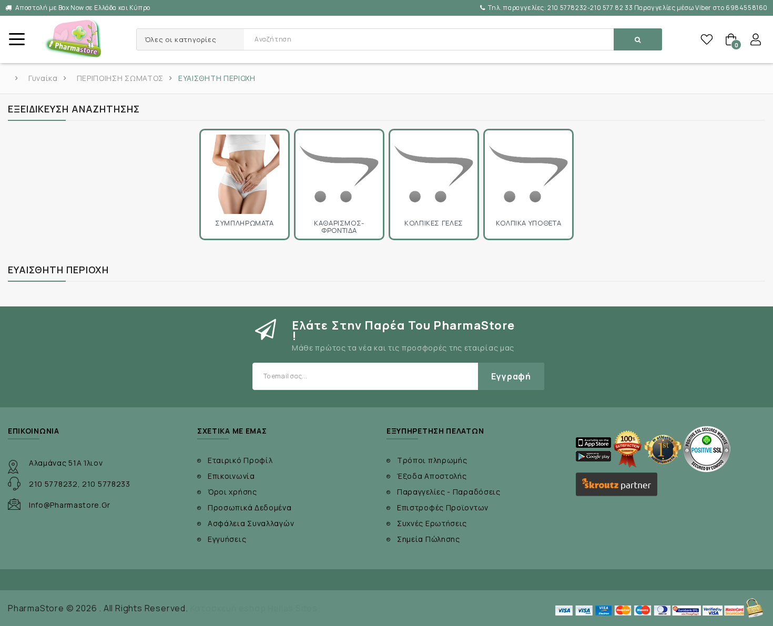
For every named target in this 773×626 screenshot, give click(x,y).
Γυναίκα (43, 78)
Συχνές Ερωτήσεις (432, 523)
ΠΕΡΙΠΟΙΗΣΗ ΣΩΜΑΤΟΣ (120, 78)
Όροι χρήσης (232, 492)
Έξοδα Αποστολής (432, 476)
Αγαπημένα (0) (706, 39)
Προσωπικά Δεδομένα (250, 507)
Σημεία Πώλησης (428, 539)
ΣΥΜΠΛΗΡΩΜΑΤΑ (244, 223)
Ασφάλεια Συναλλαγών (251, 523)
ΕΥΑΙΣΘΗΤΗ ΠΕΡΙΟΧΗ (217, 78)
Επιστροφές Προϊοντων (443, 507)
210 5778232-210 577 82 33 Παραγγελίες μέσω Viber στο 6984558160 (628, 7)
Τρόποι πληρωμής (432, 460)
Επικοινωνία (231, 476)
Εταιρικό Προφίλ (240, 460)
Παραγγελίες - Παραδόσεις (449, 492)
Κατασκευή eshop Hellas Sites (254, 608)
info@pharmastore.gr (69, 505)
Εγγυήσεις (227, 539)
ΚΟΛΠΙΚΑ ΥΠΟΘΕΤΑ (529, 223)
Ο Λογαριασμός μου (755, 39)
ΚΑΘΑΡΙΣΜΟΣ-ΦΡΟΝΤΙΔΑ (339, 226)
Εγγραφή (511, 376)
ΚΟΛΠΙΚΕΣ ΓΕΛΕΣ (433, 223)
